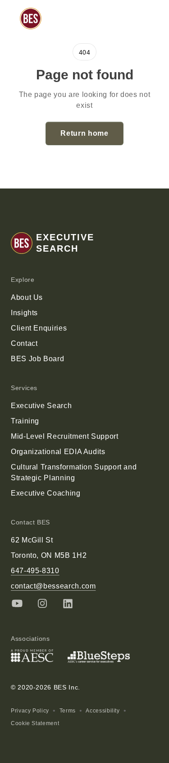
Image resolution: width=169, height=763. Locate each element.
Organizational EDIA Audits (58, 451)
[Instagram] (42, 603)
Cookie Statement (35, 723)
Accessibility (102, 711)
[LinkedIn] (68, 603)
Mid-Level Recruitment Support (65, 436)
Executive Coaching (46, 493)
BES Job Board (37, 359)
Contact (24, 343)
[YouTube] (17, 603)
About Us (27, 297)
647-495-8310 (35, 571)
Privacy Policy (30, 711)
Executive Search (41, 405)
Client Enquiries (39, 328)
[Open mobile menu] (148, 18)
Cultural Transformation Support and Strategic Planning (74, 472)
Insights (24, 313)
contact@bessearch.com (53, 586)
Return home (84, 133)
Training (25, 421)
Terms (67, 711)
